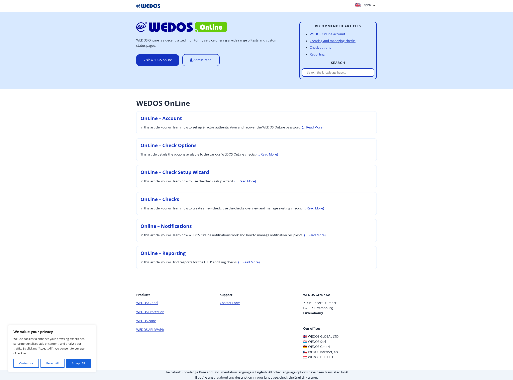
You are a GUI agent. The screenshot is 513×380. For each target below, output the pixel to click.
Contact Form (230, 303)
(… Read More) (312, 127)
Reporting (317, 54)
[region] (52, 348)
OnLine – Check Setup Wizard (174, 172)
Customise (26, 363)
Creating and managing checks (332, 41)
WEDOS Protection (150, 312)
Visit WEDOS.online (157, 60)
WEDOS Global (147, 303)
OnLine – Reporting (163, 253)
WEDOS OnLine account (327, 34)
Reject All (52, 363)
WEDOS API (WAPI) (150, 329)
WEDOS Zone (146, 321)
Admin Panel (202, 60)
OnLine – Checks (159, 199)
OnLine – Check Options (168, 145)
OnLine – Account (161, 118)
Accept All (78, 363)
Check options (320, 47)
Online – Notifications (166, 226)
